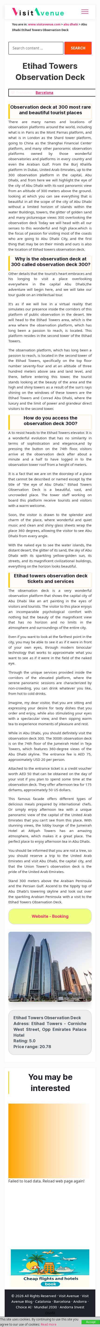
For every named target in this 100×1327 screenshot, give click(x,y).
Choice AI (23, 1307)
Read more (49, 1324)
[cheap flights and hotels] (50, 1268)
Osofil (50, 1312)
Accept (91, 1322)
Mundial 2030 (45, 1307)
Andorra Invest (72, 1307)
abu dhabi (70, 24)
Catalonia (43, 1301)
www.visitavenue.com (44, 24)
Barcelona (62, 1301)
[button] (50, 967)
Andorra (80, 1301)
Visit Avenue (69, 1295)
